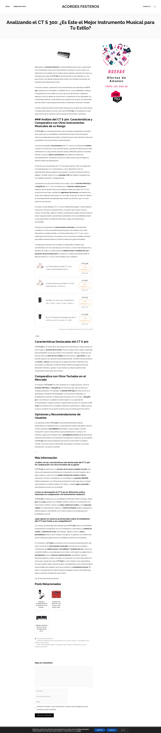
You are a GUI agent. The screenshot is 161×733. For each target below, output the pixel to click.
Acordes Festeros (80, 6)
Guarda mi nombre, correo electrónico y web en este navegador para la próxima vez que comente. (62, 708)
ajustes (79, 731)
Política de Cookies (83, 729)
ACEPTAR (100, 730)
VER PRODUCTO (85, 269)
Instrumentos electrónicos (45, 638)
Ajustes (123, 730)
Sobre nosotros (19, 6)
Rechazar (112, 730)
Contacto (146, 6)
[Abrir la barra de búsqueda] (154, 6)
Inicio (8, 6)
